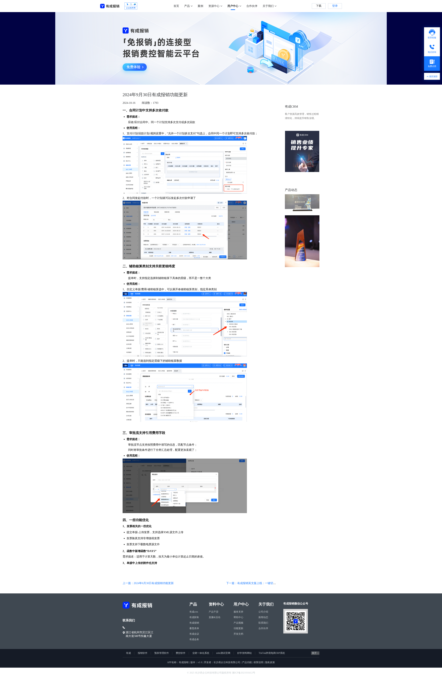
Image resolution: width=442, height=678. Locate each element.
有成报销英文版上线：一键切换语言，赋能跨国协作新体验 (273, 583)
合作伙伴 (251, 5)
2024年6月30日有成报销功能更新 (154, 583)
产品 (187, 5)
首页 (176, 5)
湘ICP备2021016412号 (243, 672)
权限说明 (258, 662)
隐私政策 (270, 662)
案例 (200, 5)
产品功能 (247, 662)
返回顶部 (433, 76)
